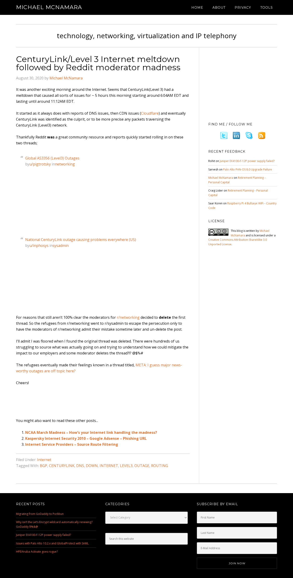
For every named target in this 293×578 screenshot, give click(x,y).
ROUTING (159, 465)
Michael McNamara (49, 7)
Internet (44, 459)
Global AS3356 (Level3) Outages (52, 158)
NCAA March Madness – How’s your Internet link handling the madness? (91, 432)
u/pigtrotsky (40, 164)
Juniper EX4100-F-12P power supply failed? (247, 161)
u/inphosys (39, 245)
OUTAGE (141, 465)
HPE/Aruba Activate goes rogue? (37, 552)
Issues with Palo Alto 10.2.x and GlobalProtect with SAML (52, 543)
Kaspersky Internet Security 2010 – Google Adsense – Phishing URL (86, 438)
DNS (80, 465)
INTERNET (109, 465)
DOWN (92, 465)
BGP (43, 465)
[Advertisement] (99, 402)
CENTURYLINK (61, 465)
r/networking (128, 317)
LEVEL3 (126, 465)
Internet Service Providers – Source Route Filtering (71, 444)
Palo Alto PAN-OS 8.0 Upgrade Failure (247, 169)
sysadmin (61, 245)
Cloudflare (150, 113)
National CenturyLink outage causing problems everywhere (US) (80, 239)
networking (65, 164)
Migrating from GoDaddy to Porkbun (40, 514)
